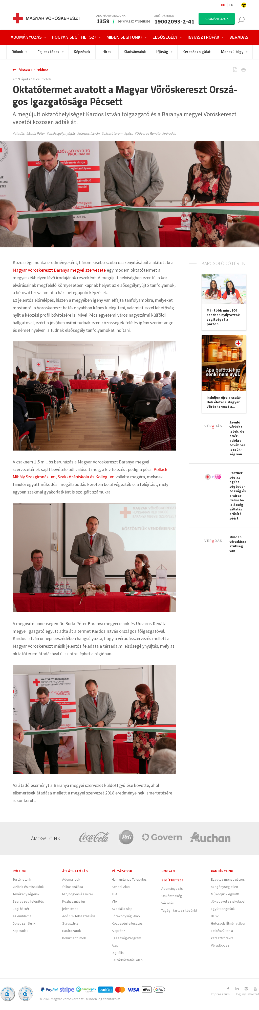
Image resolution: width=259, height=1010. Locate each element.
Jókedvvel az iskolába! (228, 901)
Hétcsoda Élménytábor (228, 923)
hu (223, 5)
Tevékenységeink (26, 894)
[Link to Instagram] (246, 989)
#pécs (128, 133)
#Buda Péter (35, 133)
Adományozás (172, 888)
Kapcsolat (20, 930)
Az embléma (22, 916)
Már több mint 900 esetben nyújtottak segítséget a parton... (223, 317)
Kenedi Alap (121, 886)
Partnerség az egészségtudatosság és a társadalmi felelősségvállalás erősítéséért (237, 496)
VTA (114, 901)
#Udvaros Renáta (147, 133)
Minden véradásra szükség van (237, 544)
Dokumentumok (74, 938)
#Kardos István (88, 133)
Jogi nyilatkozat (247, 994)
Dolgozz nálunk (24, 923)
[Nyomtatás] (239, 70)
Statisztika (70, 923)
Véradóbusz (220, 945)
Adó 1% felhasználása (79, 916)
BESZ (215, 916)
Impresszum (220, 994)
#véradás (169, 133)
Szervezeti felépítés (28, 901)
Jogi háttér (21, 908)
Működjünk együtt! (225, 894)
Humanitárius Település (129, 879)
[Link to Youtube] (255, 989)
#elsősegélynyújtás (61, 133)
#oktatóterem (111, 133)
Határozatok (71, 930)
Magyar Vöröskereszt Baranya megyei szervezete (59, 270)
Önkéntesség (171, 896)
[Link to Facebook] (228, 989)
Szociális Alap (122, 908)
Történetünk (22, 879)
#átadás (19, 133)
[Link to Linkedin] (237, 989)
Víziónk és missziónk (28, 886)
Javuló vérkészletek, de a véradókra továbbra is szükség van (237, 438)
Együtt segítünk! (223, 908)
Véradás (167, 903)
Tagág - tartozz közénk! (179, 910)
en (231, 5)
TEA (114, 894)
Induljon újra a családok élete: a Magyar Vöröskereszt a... (224, 402)
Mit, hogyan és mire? (77, 894)
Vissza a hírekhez (33, 69)
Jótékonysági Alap (126, 916)
